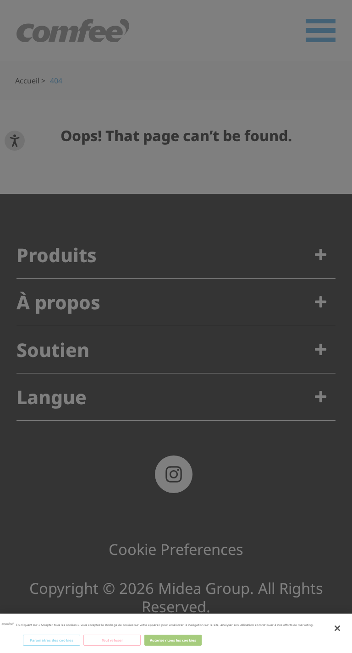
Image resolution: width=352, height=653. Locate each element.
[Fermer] (337, 628)
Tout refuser (112, 640)
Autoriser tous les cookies (173, 640)
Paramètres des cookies (51, 640)
